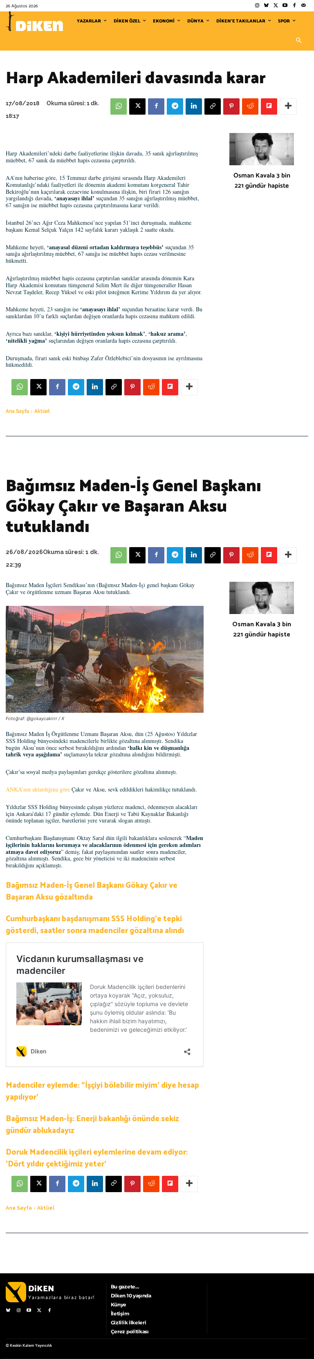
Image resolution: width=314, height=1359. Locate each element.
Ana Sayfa (17, 411)
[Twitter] (275, 6)
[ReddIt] (250, 106)
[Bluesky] (266, 6)
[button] (298, 41)
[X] (137, 106)
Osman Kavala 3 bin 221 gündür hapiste (261, 180)
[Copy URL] (212, 106)
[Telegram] (175, 106)
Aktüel (42, 411)
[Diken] (34, 21)
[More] (288, 106)
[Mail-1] (303, 6)
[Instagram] (257, 6)
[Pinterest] (231, 106)
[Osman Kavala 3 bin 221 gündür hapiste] (261, 149)
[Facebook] (294, 6)
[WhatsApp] (118, 106)
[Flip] (269, 106)
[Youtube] (285, 6)
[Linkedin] (194, 106)
